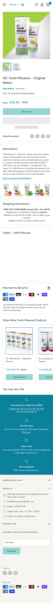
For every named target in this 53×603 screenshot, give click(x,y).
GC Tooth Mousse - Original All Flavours (18, 360)
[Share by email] (48, 136)
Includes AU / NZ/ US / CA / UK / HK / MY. (26, 409)
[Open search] (36, 4)
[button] (26, 120)
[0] (48, 4)
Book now (26, 432)
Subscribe (11, 551)
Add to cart (26, 111)
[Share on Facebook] (32, 136)
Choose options (19, 377)
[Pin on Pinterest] (37, 136)
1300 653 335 (20, 506)
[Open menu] (4, 4)
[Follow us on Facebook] (5, 573)
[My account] (42, 4)
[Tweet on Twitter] (43, 136)
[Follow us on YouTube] (16, 573)
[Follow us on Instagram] (10, 573)
